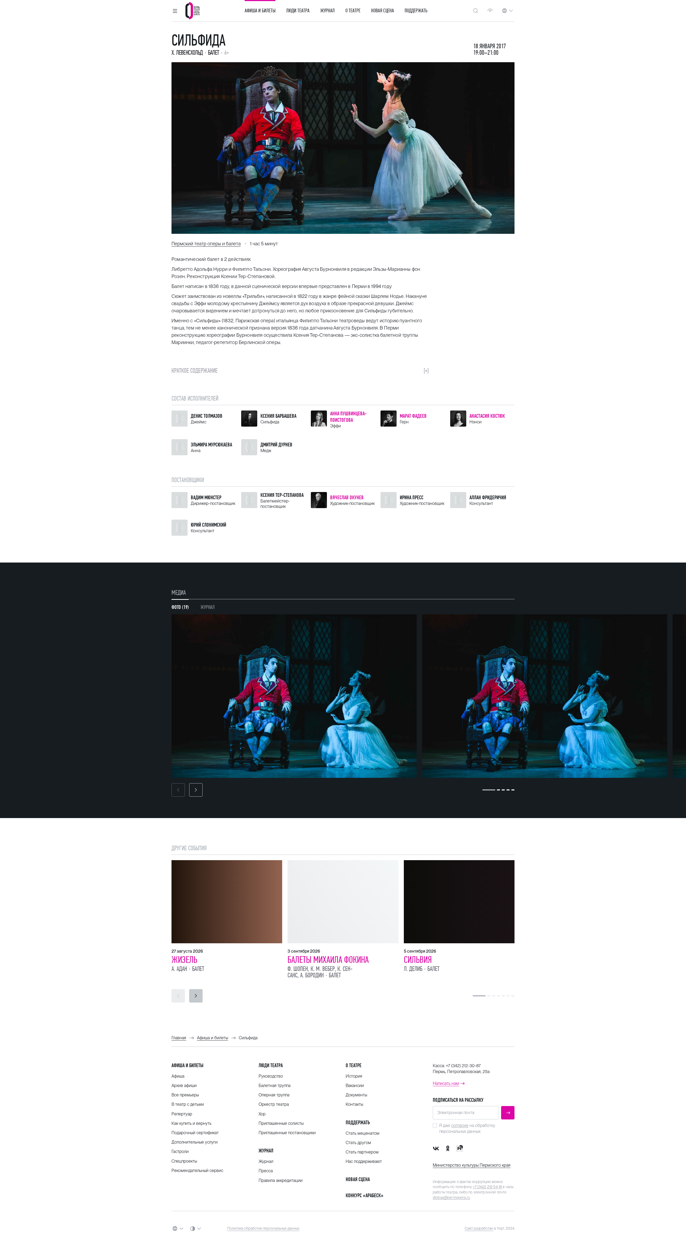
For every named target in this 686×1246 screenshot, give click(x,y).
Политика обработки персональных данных (263, 1228)
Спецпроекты (184, 1161)
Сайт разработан (479, 1228)
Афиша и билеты (260, 10)
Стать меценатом (362, 1133)
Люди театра (298, 10)
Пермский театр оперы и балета (206, 243)
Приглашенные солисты (281, 1123)
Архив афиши (184, 1085)
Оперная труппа (274, 1094)
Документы (356, 1094)
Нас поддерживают (364, 1161)
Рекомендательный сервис (197, 1170)
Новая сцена (382, 10)
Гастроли (180, 1151)
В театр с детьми (188, 1104)
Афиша (178, 1076)
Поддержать (416, 10)
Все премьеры (185, 1094)
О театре (352, 10)
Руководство (271, 1076)
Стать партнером (362, 1152)
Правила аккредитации (281, 1180)
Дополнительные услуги (195, 1142)
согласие (459, 1125)
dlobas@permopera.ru (451, 1197)
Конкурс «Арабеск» (364, 1195)
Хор (262, 1113)
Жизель (184, 959)
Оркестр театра (274, 1104)
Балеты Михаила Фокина (328, 959)
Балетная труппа (274, 1085)
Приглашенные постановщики (287, 1132)
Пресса (266, 1170)
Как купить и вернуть (191, 1123)
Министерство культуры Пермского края (471, 1165)
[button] (175, 10)
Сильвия (418, 959)
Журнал (327, 10)
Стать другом (358, 1142)
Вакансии (355, 1085)
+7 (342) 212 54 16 (487, 1187)
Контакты (354, 1104)
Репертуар (182, 1113)
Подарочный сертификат (195, 1132)
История (354, 1076)
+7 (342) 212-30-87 (463, 1065)
